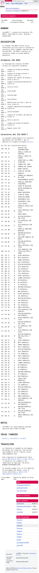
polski (19, 540)
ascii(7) (30, 142)
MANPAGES (8, 0)
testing (19, 509)
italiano (19, 534)
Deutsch (19, 520)
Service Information (12, 8)
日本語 (19, 537)
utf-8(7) (23, 438)
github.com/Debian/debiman (24, 568)
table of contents (23, 496)
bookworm (9, 10)
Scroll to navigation (9, 16)
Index (7, 3)
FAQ (26, 3)
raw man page (22, 491)
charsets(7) (14, 438)
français (19, 528)
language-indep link (23, 485)
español (19, 526)
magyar (19, 531)
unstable (20, 512)
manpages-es (16, 10)
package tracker (22, 488)
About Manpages (17, 3)
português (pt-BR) (23, 543)
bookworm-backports (24, 506)
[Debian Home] (2, 4)
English (19, 523)
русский (19, 545)
